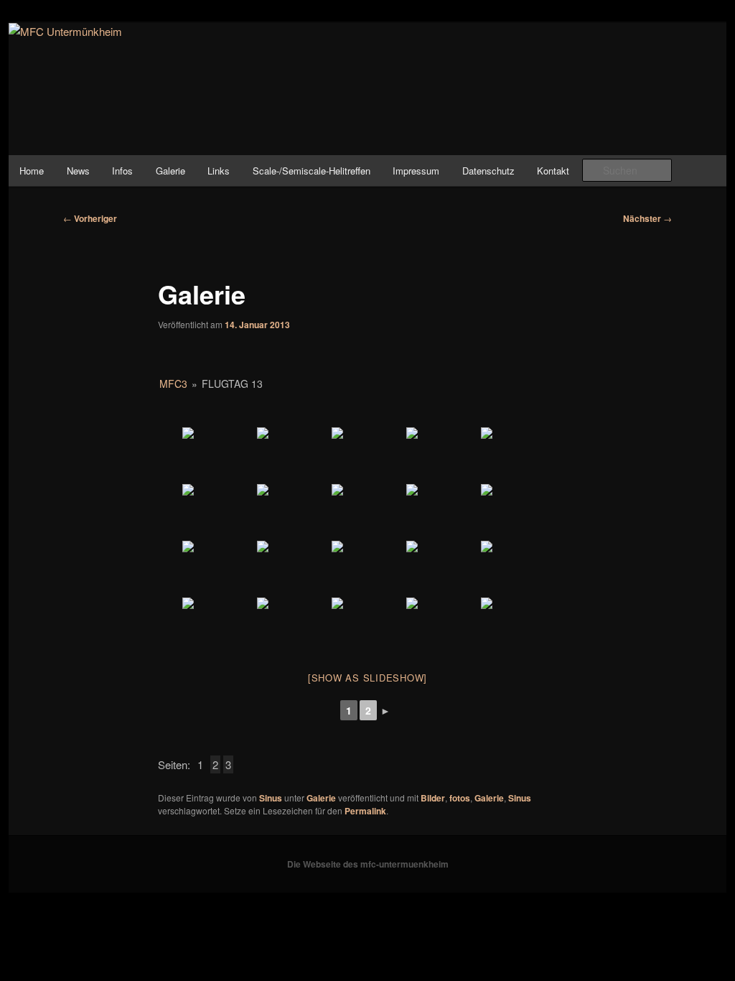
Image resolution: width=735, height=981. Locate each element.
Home (31, 170)
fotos (459, 797)
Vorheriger (90, 218)
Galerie (170, 170)
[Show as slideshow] (367, 677)
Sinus (270, 797)
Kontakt (553, 170)
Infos (122, 170)
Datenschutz (488, 170)
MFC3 (173, 383)
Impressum (416, 170)
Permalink (365, 810)
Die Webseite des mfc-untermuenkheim (368, 863)
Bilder (433, 797)
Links (218, 170)
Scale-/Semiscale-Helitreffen (311, 170)
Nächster (647, 218)
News (78, 170)
